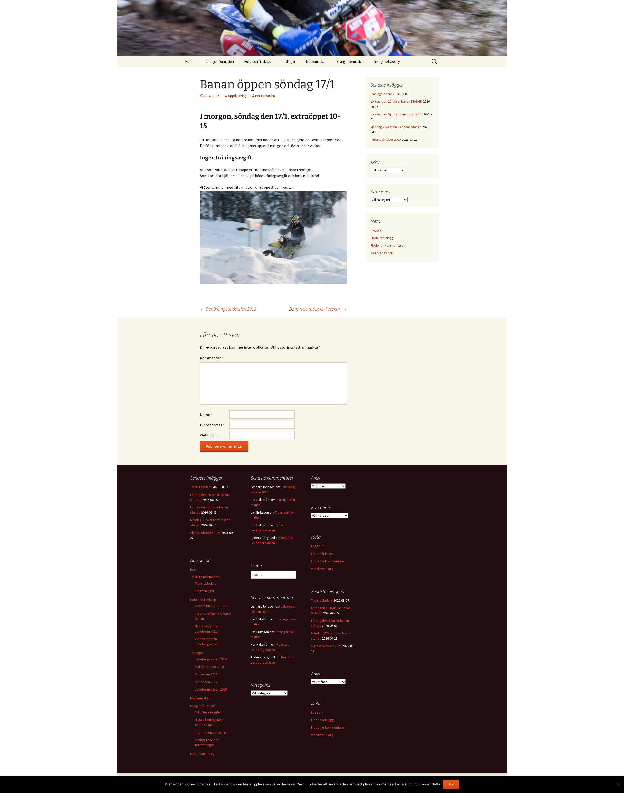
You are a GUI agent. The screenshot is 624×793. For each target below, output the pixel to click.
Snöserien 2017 (206, 682)
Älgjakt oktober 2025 (385, 139)
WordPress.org (381, 253)
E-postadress (212, 424)
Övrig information (350, 61)
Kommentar (211, 358)
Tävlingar (288, 61)
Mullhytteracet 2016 (209, 666)
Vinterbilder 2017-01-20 (211, 606)
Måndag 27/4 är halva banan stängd (395, 127)
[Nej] (617, 784)
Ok (451, 784)
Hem (188, 61)
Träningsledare (381, 94)
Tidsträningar (204, 591)
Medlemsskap (316, 61)
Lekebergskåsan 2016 (211, 659)
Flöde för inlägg (381, 238)
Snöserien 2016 (206, 674)
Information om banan (211, 732)
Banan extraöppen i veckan (318, 309)
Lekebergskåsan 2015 (211, 689)
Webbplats (209, 435)
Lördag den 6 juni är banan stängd (394, 114)
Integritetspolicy (387, 61)
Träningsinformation (218, 61)
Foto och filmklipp (257, 61)
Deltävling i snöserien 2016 (228, 309)
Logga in (376, 230)
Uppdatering (237, 95)
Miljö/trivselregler (208, 712)
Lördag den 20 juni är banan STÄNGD (396, 101)
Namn (206, 414)
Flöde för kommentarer (387, 245)
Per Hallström (265, 95)
